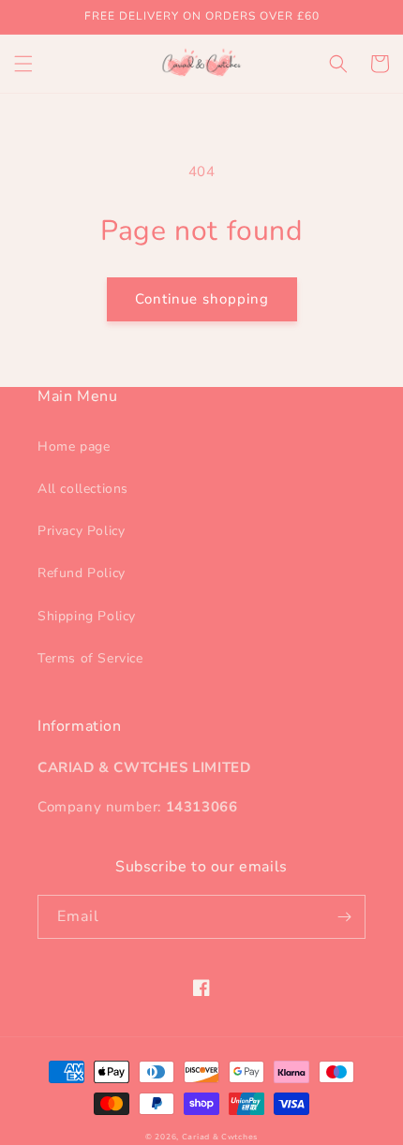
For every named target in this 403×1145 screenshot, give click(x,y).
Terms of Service (90, 658)
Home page (73, 446)
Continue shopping (202, 299)
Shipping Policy (86, 616)
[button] (23, 63)
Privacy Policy (81, 531)
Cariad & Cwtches (220, 1137)
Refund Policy (81, 573)
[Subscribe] (344, 917)
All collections (82, 489)
